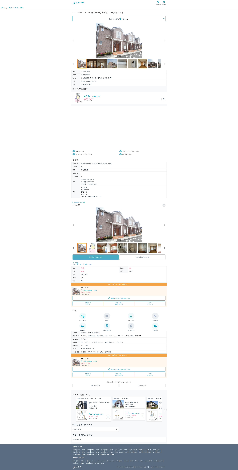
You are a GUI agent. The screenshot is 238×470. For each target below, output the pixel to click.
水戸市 (16, 8)
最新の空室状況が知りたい (120, 298)
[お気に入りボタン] (163, 99)
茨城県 (10, 8)
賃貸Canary (4, 8)
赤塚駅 (21, 8)
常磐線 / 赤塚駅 (85, 81)
